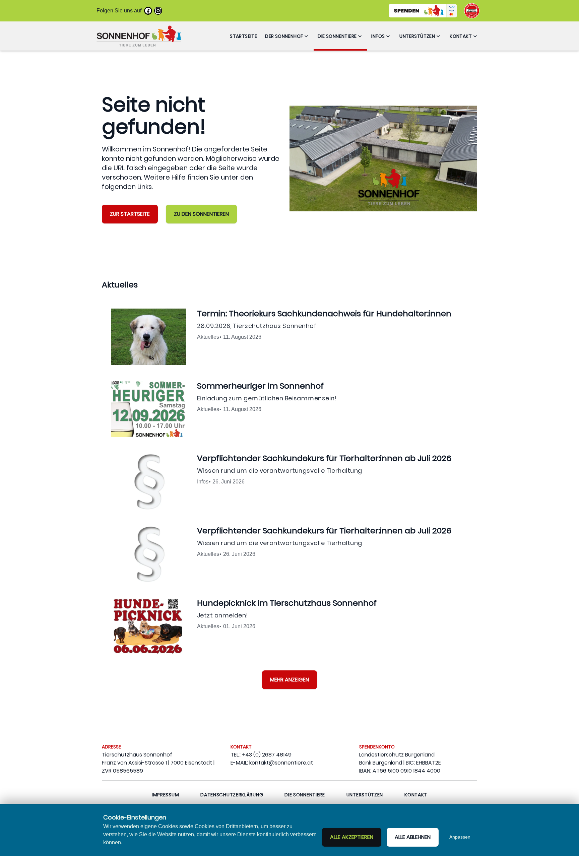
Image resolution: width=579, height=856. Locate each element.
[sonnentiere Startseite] (138, 36)
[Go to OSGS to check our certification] (471, 10)
